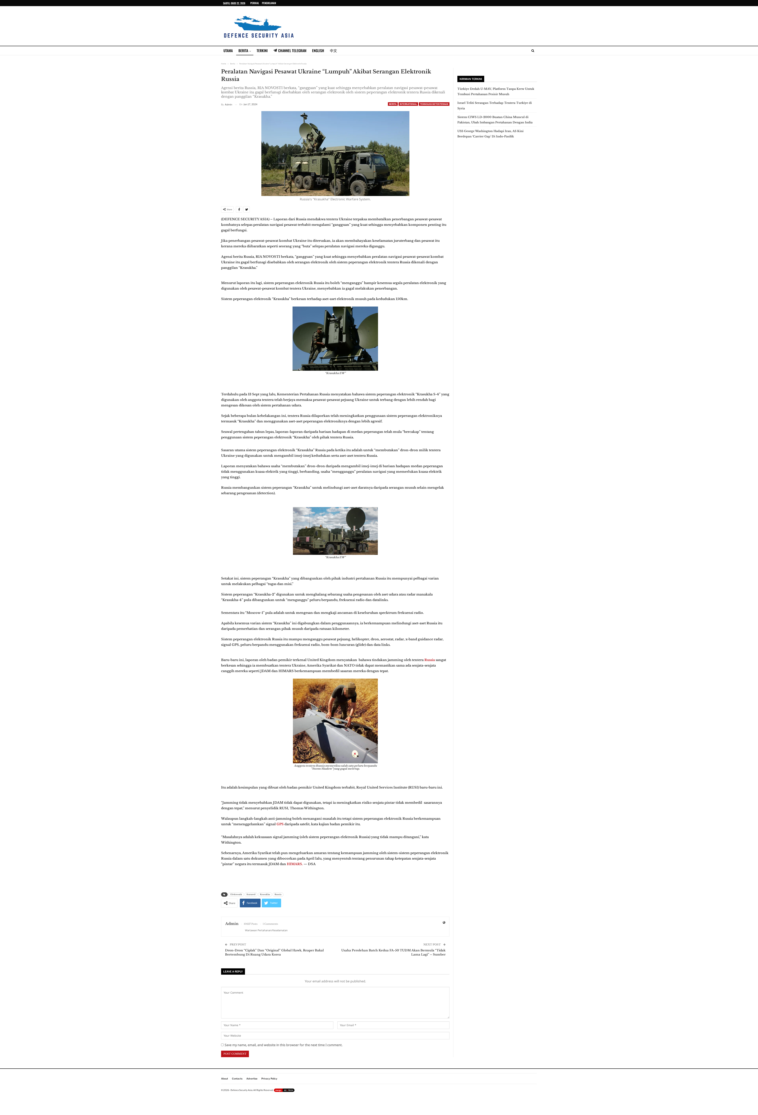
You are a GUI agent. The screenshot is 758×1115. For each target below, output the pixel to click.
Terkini (262, 50)
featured (251, 894)
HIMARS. (295, 864)
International (408, 104)
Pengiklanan (269, 3)
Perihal (254, 3)
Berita (243, 50)
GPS (280, 824)
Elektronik (236, 894)
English (318, 50)
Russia (429, 660)
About (224, 1078)
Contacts (237, 1078)
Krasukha (265, 894)
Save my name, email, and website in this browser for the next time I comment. (283, 1045)
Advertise (251, 1078)
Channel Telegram (292, 50)
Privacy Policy (269, 1078)
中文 (333, 50)
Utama (228, 50)
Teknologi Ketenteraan (434, 104)
